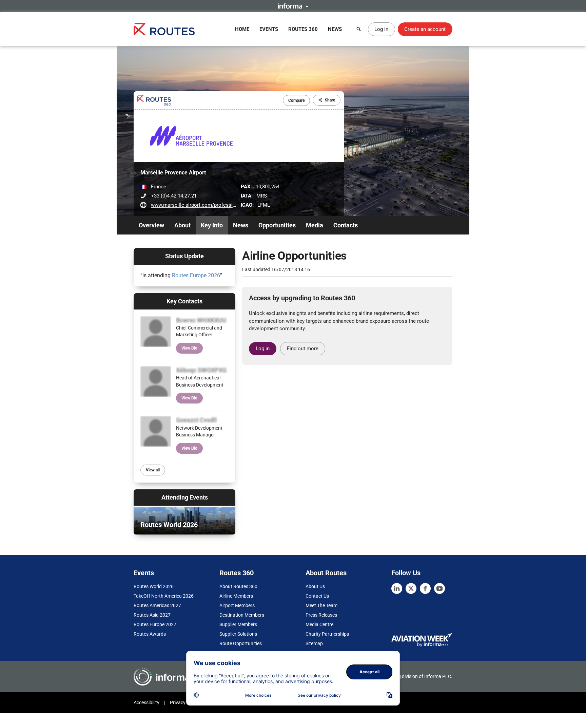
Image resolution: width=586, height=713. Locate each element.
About (182, 225)
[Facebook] (425, 588)
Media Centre (319, 624)
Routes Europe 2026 (196, 275)
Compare (296, 100)
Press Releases (321, 615)
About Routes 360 (238, 586)
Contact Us (317, 596)
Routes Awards (150, 634)
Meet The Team (321, 605)
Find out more (302, 348)
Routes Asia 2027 (152, 615)
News (335, 29)
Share (330, 100)
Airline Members (236, 596)
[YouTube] (439, 588)
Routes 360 (303, 29)
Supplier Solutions (238, 634)
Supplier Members (238, 624)
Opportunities (277, 225)
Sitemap (314, 643)
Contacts (345, 225)
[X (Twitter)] (411, 588)
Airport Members (237, 605)
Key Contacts (184, 301)
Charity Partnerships (327, 634)
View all (153, 470)
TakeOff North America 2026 (164, 596)
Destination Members (241, 615)
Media (314, 225)
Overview (151, 225)
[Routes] (164, 29)
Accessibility (146, 702)
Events (268, 29)
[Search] (359, 29)
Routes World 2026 (154, 586)
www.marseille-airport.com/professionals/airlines (207, 205)
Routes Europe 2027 (155, 624)
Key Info (212, 225)
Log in (381, 29)
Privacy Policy (184, 702)
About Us (315, 586)
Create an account (425, 29)
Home (242, 29)
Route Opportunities (240, 643)
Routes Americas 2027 (157, 605)
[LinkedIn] (396, 588)
